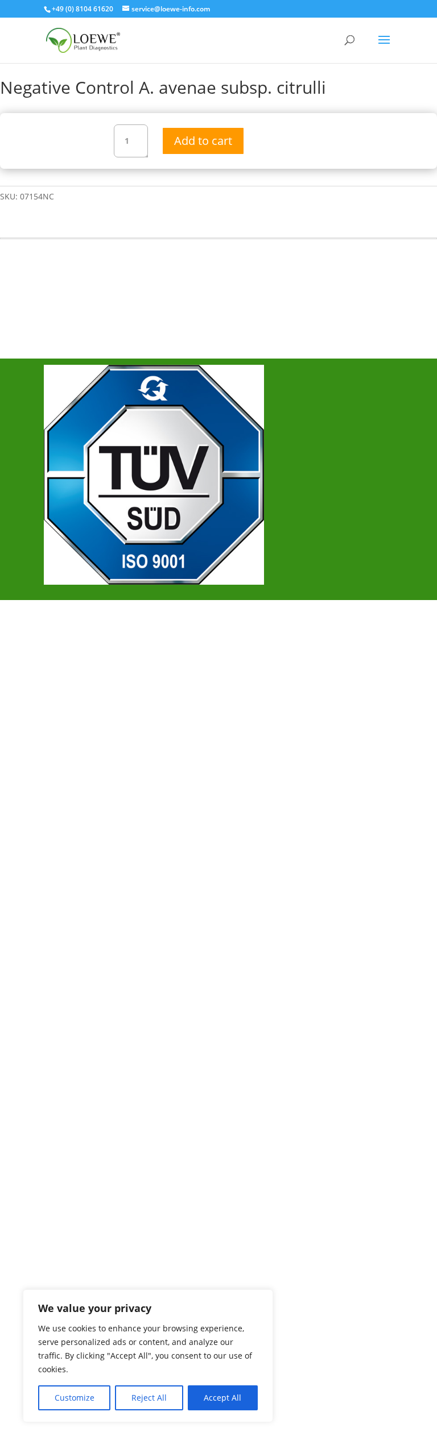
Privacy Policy (85, 682)
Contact (72, 700)
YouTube (75, 803)
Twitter (71, 784)
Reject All (149, 1397)
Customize (74, 1397)
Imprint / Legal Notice (102, 663)
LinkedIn (74, 822)
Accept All (222, 1397)
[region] (148, 1355)
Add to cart (203, 140)
